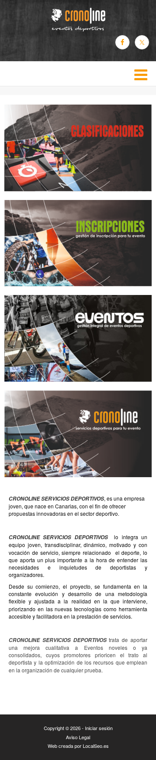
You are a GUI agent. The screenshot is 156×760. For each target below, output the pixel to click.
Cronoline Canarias (78, 20)
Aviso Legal (78, 737)
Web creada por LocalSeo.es (78, 745)
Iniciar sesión (99, 727)
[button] (78, 73)
